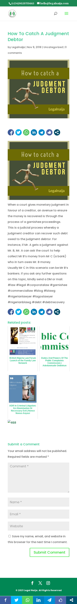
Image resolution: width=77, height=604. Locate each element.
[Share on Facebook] (11, 132)
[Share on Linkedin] (34, 132)
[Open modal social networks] (57, 132)
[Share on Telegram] (41, 132)
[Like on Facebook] (49, 132)
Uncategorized (53, 47)
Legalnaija (18, 47)
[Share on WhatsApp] (26, 132)
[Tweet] (18, 132)
